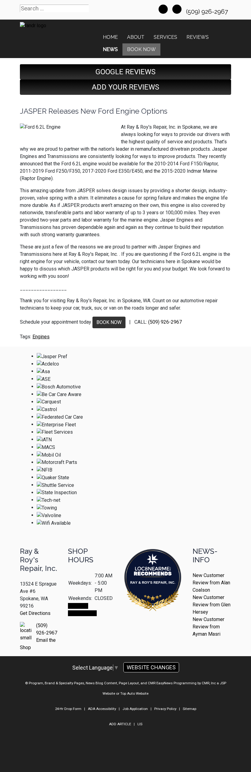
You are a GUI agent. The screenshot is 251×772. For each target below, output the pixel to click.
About (135, 37)
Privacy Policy (165, 709)
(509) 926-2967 (208, 11)
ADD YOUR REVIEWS (125, 87)
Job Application (135, 709)
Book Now (141, 49)
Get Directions (35, 613)
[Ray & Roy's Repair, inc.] (152, 597)
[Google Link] (177, 9)
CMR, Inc (209, 683)
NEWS (110, 49)
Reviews (197, 37)
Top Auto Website (134, 693)
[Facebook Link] (163, 9)
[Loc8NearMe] (152, 563)
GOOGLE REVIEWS (125, 72)
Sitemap (189, 709)
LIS (139, 724)
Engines (41, 337)
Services (165, 37)
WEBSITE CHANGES (151, 667)
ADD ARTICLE (120, 724)
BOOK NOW (109, 322)
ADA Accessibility (102, 709)
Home (110, 37)
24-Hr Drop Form (68, 709)
